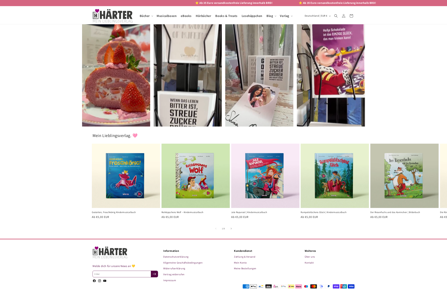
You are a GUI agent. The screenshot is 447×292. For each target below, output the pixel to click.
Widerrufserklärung (174, 268)
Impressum (169, 280)
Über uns (310, 256)
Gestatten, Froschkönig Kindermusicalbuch (114, 212)
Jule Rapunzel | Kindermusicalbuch (249, 212)
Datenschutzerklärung (176, 256)
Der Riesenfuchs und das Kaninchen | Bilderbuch (395, 212)
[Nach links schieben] (216, 228)
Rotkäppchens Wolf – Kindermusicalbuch (182, 212)
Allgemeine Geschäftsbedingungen (183, 262)
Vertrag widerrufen (174, 274)
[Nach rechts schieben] (231, 228)
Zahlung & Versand (244, 256)
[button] (146, 16)
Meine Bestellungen (245, 268)
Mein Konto (240, 262)
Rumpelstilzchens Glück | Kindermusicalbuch (323, 212)
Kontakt (309, 262)
